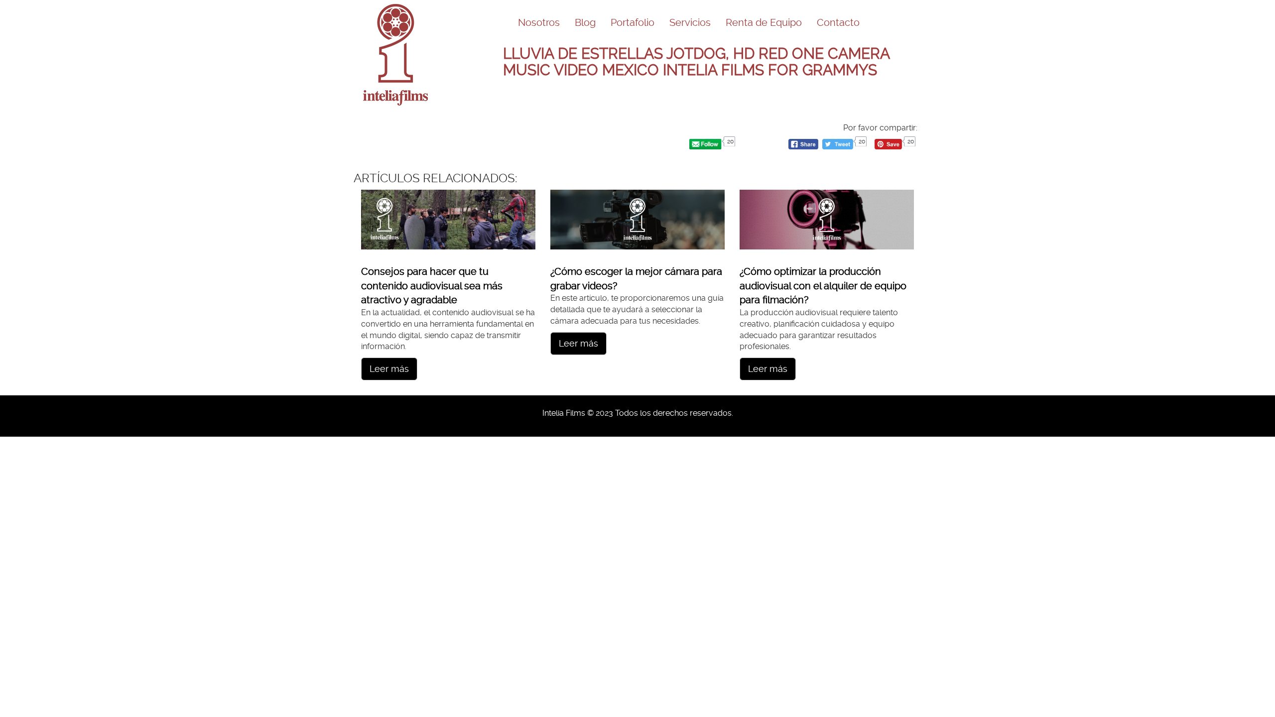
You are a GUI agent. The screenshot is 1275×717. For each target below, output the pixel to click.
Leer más (389, 368)
